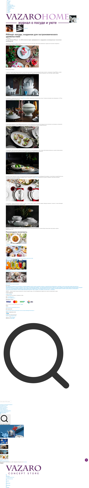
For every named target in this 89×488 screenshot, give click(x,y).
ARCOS (9, 286)
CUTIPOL (63, 286)
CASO (46, 286)
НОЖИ (8, 2)
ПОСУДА (8, 1)
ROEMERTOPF (34, 288)
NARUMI (70, 287)
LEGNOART (21, 287)
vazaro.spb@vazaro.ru (11, 297)
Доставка (11, 310)
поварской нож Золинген (4, 411)
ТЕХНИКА (8, 9)
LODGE (27, 287)
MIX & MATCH (57, 287)
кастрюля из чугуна (3, 406)
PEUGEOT (77, 287)
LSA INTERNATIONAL (32, 287)
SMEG (67, 288)
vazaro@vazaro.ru (11, 296)
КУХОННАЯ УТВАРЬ (10, 8)
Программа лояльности (20, 310)
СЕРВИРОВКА (9, 7)
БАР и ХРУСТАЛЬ (10, 5)
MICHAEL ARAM (51, 287)
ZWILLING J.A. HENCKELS (50, 289)
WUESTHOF (30, 289)
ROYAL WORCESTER (41, 288)
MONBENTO (61, 287)
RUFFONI (46, 288)
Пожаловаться (31, 310)
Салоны (1, 460)
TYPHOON (19, 289)
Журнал (9, 32)
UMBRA (22, 289)
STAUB (10, 289)
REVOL (22, 288)
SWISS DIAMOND (14, 289)
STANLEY (76, 288)
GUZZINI (11, 287)
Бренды (8, 12)
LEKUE (24, 287)
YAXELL (33, 289)
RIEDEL (24, 288)
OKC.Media (13, 317)
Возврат (28, 310)
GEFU (74, 286)
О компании (13, 307)
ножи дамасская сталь (4, 405)
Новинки (8, 11)
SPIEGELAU (70, 288)
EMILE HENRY (70, 286)
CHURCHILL (43, 286)
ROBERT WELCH (29, 288)
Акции (1, 438)
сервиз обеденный (3, 408)
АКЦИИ (8, 10)
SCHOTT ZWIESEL (51, 288)
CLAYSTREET (59, 286)
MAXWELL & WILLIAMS (40, 287)
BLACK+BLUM (16, 286)
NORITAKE (73, 287)
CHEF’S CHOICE (34, 286)
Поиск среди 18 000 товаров (5, 424)
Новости (14, 28)
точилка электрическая (4, 409)
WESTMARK (26, 289)
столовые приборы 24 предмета (5, 410)
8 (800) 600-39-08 (9, 294)
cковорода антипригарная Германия (6, 404)
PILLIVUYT (9, 288)
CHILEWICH (39, 286)
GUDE (76, 286)
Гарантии (25, 310)
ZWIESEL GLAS (43, 289)
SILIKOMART (64, 288)
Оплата (14, 310)
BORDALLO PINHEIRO (22, 286)
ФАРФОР (8, 4)
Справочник (25, 28)
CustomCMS (12, 318)
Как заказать (8, 310)
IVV (13, 287)
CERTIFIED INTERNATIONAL (52, 286)
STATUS (7, 289)
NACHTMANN (66, 287)
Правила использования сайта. (11, 315)
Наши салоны (8, 307)
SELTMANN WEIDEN (58, 288)
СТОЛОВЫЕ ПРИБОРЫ (11, 6)
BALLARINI (12, 286)
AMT (7, 286)
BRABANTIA (29, 286)
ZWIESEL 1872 (37, 289)
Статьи (77, 18)
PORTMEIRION (13, 288)
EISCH (66, 286)
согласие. (25, 461)
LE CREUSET (16, 287)
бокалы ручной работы (4, 407)
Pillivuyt (14, 43)
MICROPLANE (46, 287)
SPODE (74, 288)
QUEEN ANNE (18, 288)
